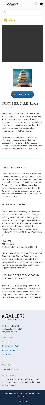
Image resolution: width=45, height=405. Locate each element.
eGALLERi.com (25, 393)
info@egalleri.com (9, 332)
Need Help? (6, 354)
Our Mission (6, 342)
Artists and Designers (10, 350)
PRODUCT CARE (23, 131)
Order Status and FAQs (10, 346)
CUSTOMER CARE (29, 148)
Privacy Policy (7, 365)
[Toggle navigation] (3, 4)
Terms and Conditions (10, 369)
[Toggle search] (36, 4)
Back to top (23, 401)
